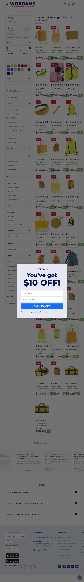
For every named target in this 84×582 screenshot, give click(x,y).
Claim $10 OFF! (42, 306)
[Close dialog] (64, 266)
